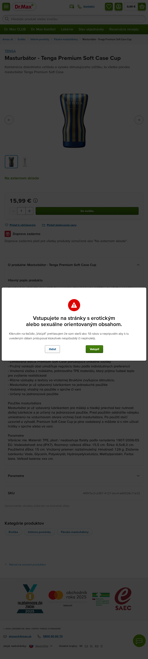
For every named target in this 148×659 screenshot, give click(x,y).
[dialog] (74, 329)
